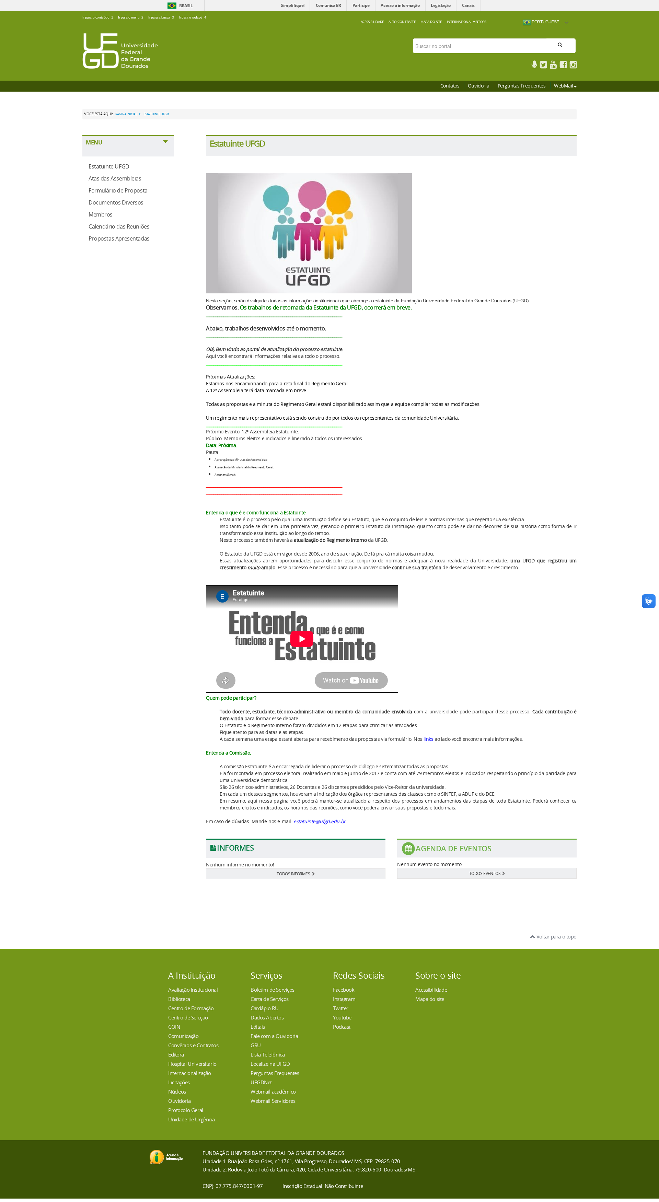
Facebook (344, 989)
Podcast (341, 1026)
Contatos (450, 85)
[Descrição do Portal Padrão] (120, 50)
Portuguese (545, 22)
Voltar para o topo (556, 936)
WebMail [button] (563, 85)
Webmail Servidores (273, 1100)
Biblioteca (179, 998)
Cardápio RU (264, 1008)
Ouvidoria (478, 85)
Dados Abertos (267, 1017)
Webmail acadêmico (273, 1091)
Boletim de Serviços (272, 989)
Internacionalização (189, 1073)
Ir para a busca (161, 17)
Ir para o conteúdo (97, 17)
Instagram (344, 998)
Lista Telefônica (268, 1054)
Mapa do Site (431, 21)
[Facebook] (563, 65)
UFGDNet (261, 1082)
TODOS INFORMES (293, 873)
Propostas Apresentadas (119, 238)
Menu (94, 142)
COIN (174, 1026)
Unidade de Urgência (191, 1119)
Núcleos (177, 1091)
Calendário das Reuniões (119, 226)
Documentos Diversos (116, 202)
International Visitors (466, 21)
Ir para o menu (130, 17)
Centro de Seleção (188, 1017)
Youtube (342, 1017)
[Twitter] (543, 65)
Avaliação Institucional (193, 989)
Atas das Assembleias (115, 178)
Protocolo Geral (185, 1110)
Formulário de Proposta (118, 190)
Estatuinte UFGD (109, 166)
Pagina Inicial (126, 114)
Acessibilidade (372, 21)
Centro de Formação (190, 1008)
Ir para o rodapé (192, 17)
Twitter (340, 1008)
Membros (101, 214)
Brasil (186, 6)
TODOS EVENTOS (485, 873)
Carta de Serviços (270, 998)
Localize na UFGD (270, 1063)
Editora (176, 1054)
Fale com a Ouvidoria (274, 1035)
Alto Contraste (402, 21)
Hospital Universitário (192, 1063)
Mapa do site (429, 998)
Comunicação (183, 1035)
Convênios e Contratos (193, 1045)
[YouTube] (553, 65)
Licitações (179, 1082)
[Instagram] (573, 65)
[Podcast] (534, 65)
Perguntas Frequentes (522, 85)
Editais (258, 1026)
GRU (256, 1045)
